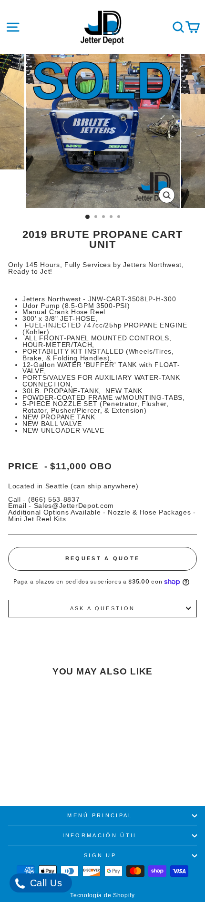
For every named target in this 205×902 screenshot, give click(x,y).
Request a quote (102, 558)
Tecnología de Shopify (102, 895)
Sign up (100, 855)
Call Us (44, 883)
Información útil (100, 835)
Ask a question (102, 608)
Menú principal (100, 815)
